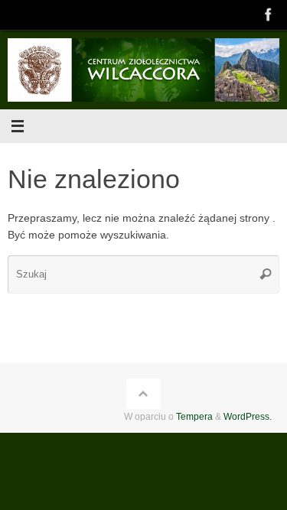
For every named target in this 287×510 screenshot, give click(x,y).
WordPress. (247, 416)
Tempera (194, 416)
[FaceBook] (268, 14)
